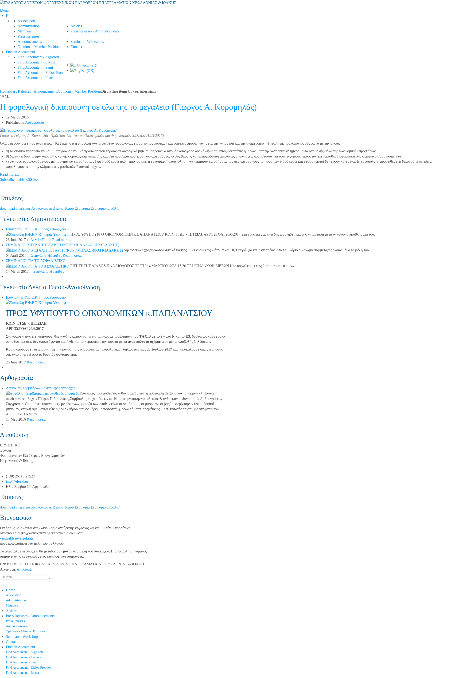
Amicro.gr (24, 569)
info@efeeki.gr (17, 481)
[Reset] (51, 578)
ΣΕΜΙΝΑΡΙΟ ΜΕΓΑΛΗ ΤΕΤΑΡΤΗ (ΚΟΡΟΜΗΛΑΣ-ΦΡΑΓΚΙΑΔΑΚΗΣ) (62, 245)
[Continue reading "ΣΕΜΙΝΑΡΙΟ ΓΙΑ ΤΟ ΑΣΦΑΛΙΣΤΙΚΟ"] (38, 266)
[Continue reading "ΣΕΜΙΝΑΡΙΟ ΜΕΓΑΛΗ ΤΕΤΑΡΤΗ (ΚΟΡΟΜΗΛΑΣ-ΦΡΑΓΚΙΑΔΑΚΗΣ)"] (65, 250)
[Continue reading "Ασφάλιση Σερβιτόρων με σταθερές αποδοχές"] (42, 393)
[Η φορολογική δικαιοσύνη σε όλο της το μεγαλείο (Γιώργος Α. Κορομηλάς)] (58, 130)
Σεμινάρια (83, 208)
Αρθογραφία (34, 122)
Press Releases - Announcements (33, 91)
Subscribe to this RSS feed (19, 179)
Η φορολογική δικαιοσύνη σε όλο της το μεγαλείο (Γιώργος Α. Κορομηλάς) (128, 107)
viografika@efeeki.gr (16, 538)
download (8, 208)
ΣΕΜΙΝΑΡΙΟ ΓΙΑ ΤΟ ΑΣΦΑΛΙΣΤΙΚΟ (36, 261)
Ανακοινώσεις (42, 208)
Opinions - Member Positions (79, 91)
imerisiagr (23, 208)
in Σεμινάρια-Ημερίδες (44, 255)
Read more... (9, 174)
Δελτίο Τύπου (64, 208)
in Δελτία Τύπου (39, 240)
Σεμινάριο (99, 208)
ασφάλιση (114, 208)
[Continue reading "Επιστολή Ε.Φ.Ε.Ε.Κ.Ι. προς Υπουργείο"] (38, 234)
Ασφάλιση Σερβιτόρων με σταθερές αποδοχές (40, 388)
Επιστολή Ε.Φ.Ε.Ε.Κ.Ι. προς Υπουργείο (36, 229)
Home (4, 91)
